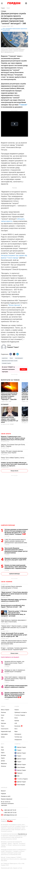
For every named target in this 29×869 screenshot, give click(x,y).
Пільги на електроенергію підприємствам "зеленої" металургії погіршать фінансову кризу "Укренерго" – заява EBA (9, 396)
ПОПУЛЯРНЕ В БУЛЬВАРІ (10, 657)
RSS (18, 776)
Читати (23, 369)
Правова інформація (6, 799)
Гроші (8, 8)
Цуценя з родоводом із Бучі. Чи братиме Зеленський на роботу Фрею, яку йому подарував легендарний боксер (14, 695)
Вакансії (3, 790)
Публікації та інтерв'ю (21, 712)
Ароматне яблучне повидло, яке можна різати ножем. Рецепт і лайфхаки (14, 663)
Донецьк (3, 755)
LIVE (16, 723)
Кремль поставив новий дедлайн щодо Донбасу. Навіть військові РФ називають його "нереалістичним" (16, 566)
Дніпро (3, 760)
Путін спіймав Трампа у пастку (13, 457)
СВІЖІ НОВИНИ (6, 581)
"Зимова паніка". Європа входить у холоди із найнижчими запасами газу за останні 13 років (14, 627)
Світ (2, 717)
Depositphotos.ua (22, 834)
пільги (11, 358)
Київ (2, 747)
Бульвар (5, 404)
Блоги (16, 717)
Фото (16, 728)
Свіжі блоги (6, 433)
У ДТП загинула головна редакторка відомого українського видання (16, 686)
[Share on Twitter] (14, 354)
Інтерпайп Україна (6, 363)
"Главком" (23, 105)
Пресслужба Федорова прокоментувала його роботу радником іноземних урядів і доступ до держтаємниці (16, 550)
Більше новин (14, 653)
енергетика (5, 358)
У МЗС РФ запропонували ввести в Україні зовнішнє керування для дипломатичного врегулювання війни (16, 541)
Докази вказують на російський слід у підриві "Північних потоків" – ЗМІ (13, 606)
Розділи (17, 706)
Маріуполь (4, 763)
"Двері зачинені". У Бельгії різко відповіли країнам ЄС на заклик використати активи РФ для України (14, 593)
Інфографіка (4, 734)
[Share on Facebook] (10, 354)
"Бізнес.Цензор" (14, 305)
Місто (2, 743)
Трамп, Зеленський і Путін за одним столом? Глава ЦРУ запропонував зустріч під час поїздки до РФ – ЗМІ (14, 634)
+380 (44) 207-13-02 (10, 812)
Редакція (3, 793)
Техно (2, 726)
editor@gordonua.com (10, 815)
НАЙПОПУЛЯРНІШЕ (8, 525)
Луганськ (3, 766)
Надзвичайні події (6, 731)
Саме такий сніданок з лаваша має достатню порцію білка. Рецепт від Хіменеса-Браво (15, 678)
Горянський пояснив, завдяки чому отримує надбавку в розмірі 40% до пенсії (9, 420)
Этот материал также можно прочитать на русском (15, 29)
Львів (2, 749)
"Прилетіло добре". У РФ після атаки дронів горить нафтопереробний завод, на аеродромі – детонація (14, 613)
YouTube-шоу (18, 737)
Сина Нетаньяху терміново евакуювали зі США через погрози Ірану (13, 620)
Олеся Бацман (21, 767)
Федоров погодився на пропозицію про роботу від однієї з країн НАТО (16, 559)
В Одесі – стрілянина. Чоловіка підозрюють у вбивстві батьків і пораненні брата (14, 648)
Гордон (3, 8)
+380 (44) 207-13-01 (10, 810)
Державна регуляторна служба (9, 360)
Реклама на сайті (5, 796)
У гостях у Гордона (20, 715)
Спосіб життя (4, 728)
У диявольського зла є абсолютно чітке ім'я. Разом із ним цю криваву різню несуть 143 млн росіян (13, 438)
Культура (3, 723)
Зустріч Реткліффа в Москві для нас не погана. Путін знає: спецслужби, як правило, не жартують (14, 464)
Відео (16, 731)
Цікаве (3, 737)
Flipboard (19, 773)
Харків (3, 758)
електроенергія (19, 358)
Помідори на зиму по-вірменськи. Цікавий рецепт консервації (15, 670)
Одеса (2, 752)
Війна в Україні (5, 709)
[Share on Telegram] (17, 354)
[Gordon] (14, 3)
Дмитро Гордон (21, 747)
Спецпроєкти (18, 739)
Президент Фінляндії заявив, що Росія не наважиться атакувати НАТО (14, 600)
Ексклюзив (17, 726)
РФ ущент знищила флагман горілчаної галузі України (12, 451)
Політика (3, 712)
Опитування (18, 734)
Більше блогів (14, 470)
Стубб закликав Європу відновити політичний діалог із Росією (11, 587)
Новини (3, 706)
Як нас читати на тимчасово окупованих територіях (7, 803)
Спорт (2, 720)
